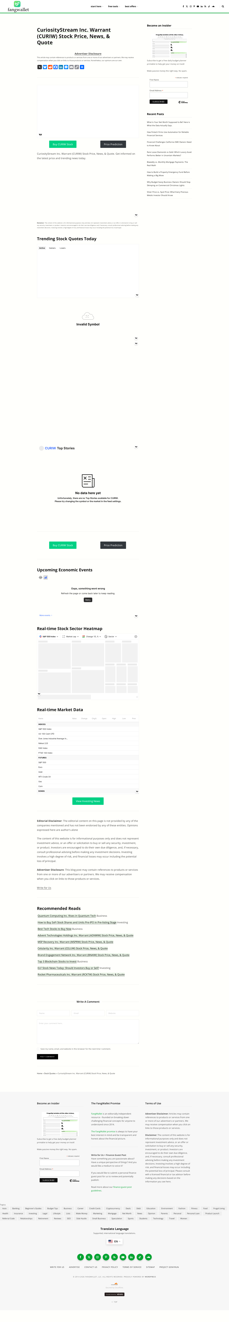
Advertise (74, 1267)
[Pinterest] (106, 1257)
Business (68, 1208)
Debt (138, 1208)
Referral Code (8, 1218)
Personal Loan (193, 1213)
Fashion (182, 1208)
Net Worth (126, 1213)
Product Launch (212, 1213)
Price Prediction (113, 144)
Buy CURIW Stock (63, 144)
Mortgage (112, 1213)
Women (183, 1218)
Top (115, 1302)
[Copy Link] (76, 67)
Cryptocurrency (113, 1208)
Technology (158, 1218)
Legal (45, 1213)
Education (151, 1208)
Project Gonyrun (169, 1267)
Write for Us (44, 888)
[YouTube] (123, 1257)
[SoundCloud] (148, 1257)
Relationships (26, 1218)
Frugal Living (219, 1208)
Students (143, 1218)
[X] (39, 67)
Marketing (97, 1213)
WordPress (150, 1277)
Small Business (99, 1218)
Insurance (18, 1213)
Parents (164, 1213)
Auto (4, 1208)
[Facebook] (55, 67)
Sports (131, 1218)
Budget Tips (52, 1208)
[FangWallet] (18, 6)
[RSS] (114, 1257)
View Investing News (88, 801)
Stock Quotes (50, 1073)
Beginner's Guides (33, 1208)
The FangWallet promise (103, 1131)
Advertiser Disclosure (88, 53)
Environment (167, 1208)
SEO (69, 1218)
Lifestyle (56, 1213)
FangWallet (96, 1113)
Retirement (43, 1218)
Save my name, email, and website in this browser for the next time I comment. (76, 1049)
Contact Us (90, 1267)
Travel (172, 1218)
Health (5, 1213)
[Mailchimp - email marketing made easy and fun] (183, 104)
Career (80, 1208)
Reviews (57, 1218)
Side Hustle (81, 1218)
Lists (68, 1213)
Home (39, 1073)
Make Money (81, 1213)
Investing (33, 1213)
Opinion (151, 1213)
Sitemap (150, 1267)
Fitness (194, 1208)
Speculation (117, 1218)
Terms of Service (132, 1267)
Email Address (156, 90)
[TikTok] (140, 1257)
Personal (177, 1213)
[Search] (222, 6)
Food (205, 1208)
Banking (15, 1208)
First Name (154, 80)
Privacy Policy (110, 1267)
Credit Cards (94, 1208)
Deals (128, 1208)
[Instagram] (97, 1257)
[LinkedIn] (131, 1257)
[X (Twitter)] (89, 1257)
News (139, 1213)
